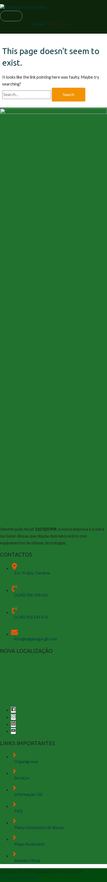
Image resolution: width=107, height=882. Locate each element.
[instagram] (13, 717)
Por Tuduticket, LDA (18, 878)
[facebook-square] (13, 710)
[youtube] (13, 731)
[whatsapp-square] (13, 724)
